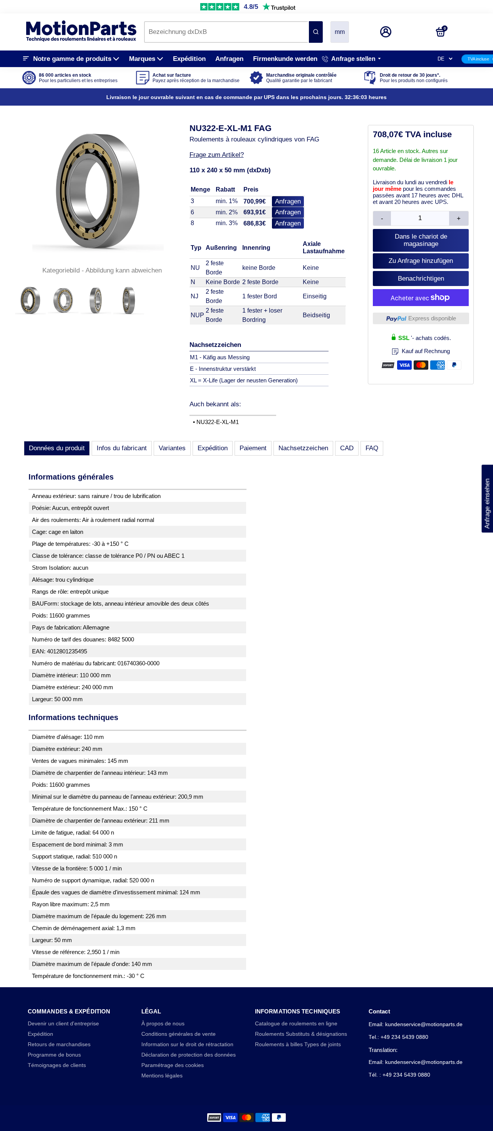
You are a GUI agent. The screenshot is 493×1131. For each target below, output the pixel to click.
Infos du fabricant (122, 448)
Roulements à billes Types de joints (298, 1044)
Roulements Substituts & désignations (301, 1034)
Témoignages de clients (57, 1065)
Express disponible (432, 318)
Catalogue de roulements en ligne (296, 1024)
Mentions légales (162, 1076)
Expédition (189, 58)
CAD (347, 448)
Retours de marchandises (59, 1044)
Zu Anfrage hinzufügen (421, 260)
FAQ (372, 448)
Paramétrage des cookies (172, 1065)
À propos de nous (162, 1024)
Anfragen (229, 58)
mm (340, 32)
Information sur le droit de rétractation (187, 1044)
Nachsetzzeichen (303, 448)
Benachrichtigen (421, 278)
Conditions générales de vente (178, 1034)
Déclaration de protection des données (188, 1055)
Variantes (172, 448)
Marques (142, 58)
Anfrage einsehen (487, 498)
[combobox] (226, 32)
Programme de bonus (54, 1055)
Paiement (253, 448)
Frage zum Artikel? (216, 154)
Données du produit (57, 448)
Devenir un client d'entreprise (63, 1024)
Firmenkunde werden (285, 58)
